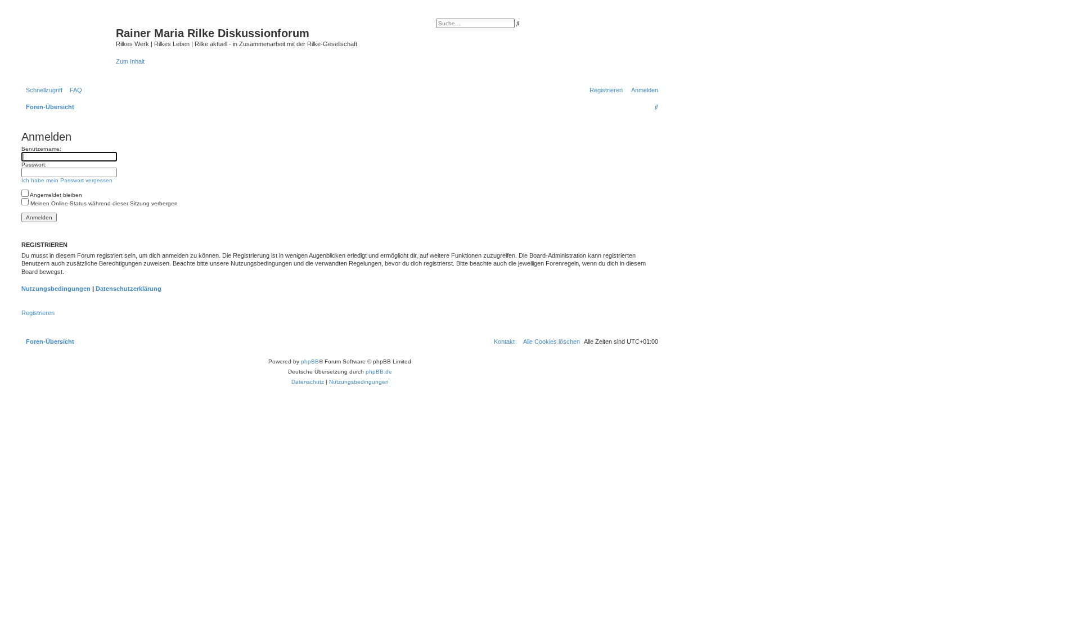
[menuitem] (73, 90)
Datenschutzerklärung (128, 288)
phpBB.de (379, 372)
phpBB (310, 361)
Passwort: (34, 164)
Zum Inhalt (130, 61)
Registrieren (38, 312)
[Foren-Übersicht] (67, 42)
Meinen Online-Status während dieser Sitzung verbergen (103, 203)
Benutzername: (41, 149)
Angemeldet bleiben (55, 195)
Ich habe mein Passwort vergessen (66, 180)
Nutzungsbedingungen (56, 288)
